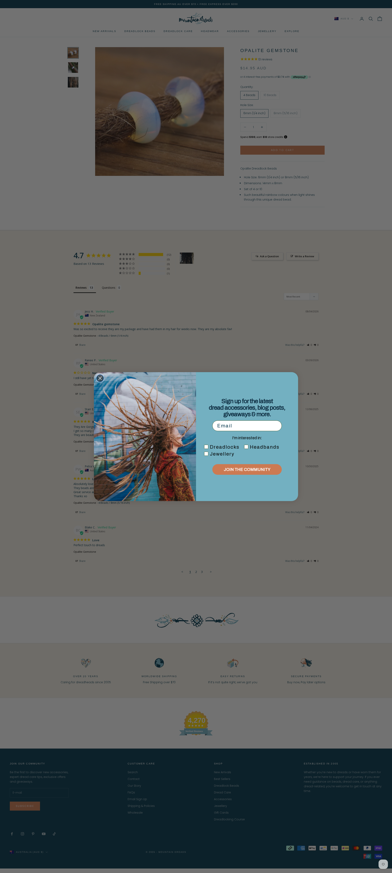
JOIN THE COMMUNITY (247, 469)
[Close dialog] (100, 378)
